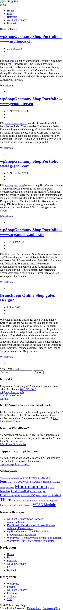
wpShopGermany (17, 19)
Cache (37, 478)
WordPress (13, 583)
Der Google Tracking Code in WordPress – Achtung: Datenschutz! (31, 527)
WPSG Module (44, 505)
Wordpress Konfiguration (22, 505)
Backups (14, 478)
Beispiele (12, 16)
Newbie (5, 491)
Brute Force (29, 477)
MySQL (51, 487)
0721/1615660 (28, 389)
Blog (9, 13)
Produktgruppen (38, 491)
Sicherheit (54, 495)
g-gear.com (17, 185)
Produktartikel (20, 491)
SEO (32, 495)
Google (20, 481)
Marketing (55, 482)
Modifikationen (31, 486)
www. (8, 123)
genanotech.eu (19, 123)
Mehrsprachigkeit (7, 487)
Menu (3, 4)
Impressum (49, 608)
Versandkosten (28, 500)
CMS (43, 478)
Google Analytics (33, 481)
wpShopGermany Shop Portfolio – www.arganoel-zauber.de (31, 232)
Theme (6, 499)
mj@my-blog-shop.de (12, 392)
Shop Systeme (41, 496)
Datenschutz (34, 608)
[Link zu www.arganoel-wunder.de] (16, 254)
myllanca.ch (11, 60)
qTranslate (25, 496)
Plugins (11, 586)
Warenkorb (40, 500)
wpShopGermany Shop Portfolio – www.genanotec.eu (31, 101)
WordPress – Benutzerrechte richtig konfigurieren (34, 537)
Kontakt (11, 23)
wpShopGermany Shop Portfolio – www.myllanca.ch (31, 38)
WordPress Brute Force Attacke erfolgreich (30, 540)
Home (10, 10)
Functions (7, 481)
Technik (11, 596)
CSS (48, 477)
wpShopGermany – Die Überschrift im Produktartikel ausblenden (28, 533)
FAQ (10, 566)
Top (57, 608)
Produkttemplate (10, 495)
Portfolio (12, 593)
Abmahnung (5, 478)
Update (17, 501)
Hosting (47, 481)
